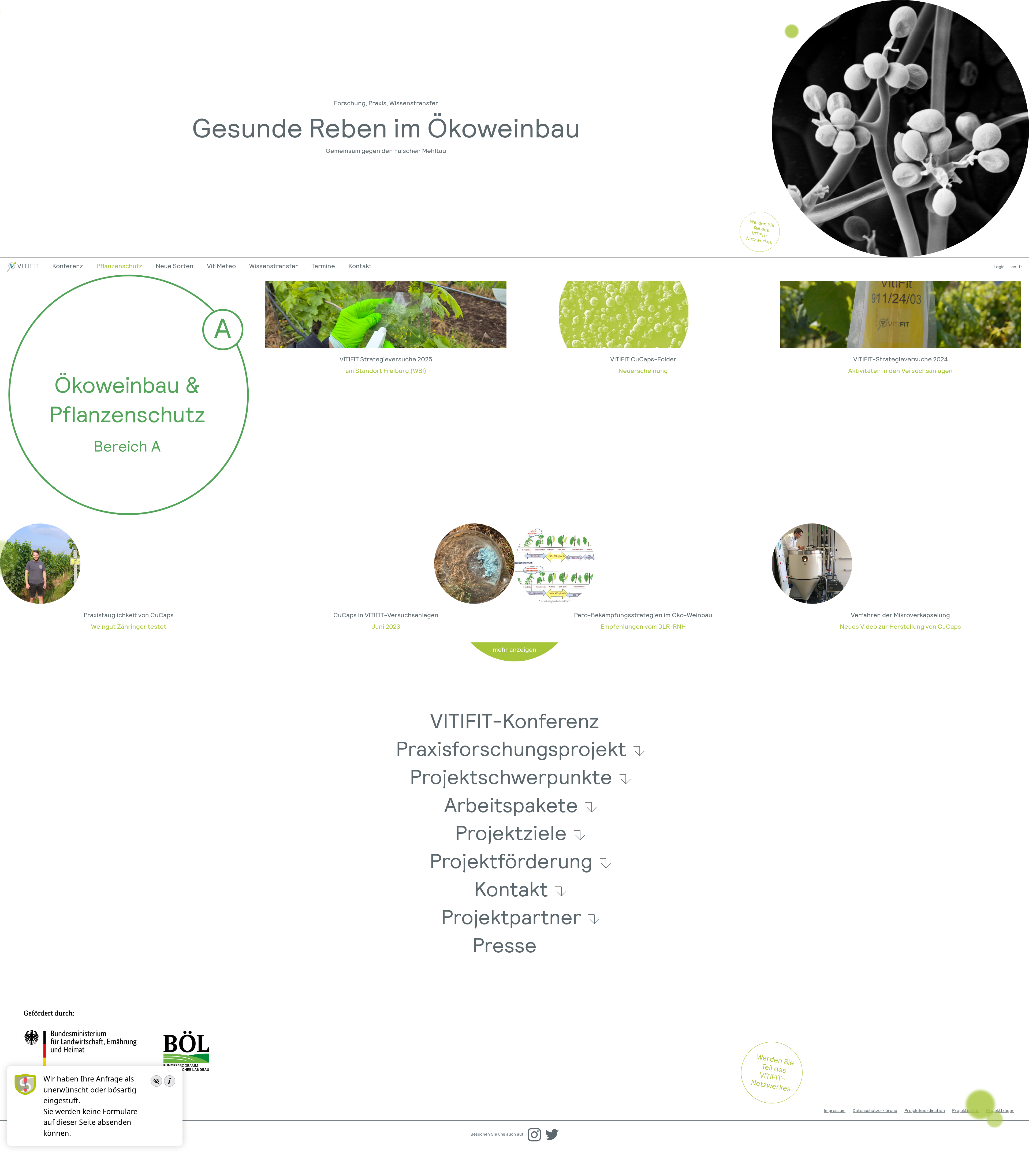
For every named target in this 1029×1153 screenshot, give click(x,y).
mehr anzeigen (514, 649)
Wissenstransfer (273, 265)
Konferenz (67, 265)
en (1013, 266)
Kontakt (360, 265)
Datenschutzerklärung (875, 1110)
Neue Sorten (174, 265)
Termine (323, 265)
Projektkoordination (924, 1110)
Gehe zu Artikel (385, 394)
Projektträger (1000, 1110)
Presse (504, 944)
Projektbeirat (965, 1110)
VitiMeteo (221, 265)
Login (999, 266)
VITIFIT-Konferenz (514, 720)
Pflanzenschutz (119, 265)
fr (1020, 266)
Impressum (834, 1110)
